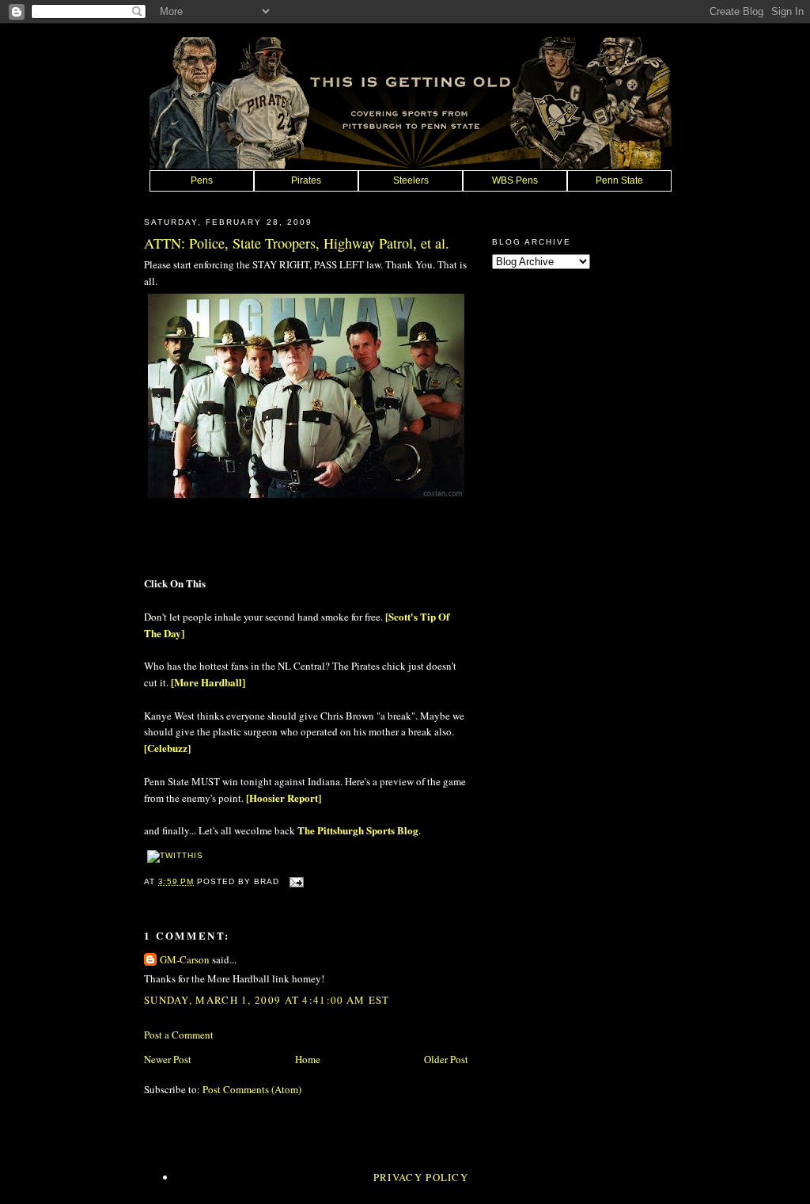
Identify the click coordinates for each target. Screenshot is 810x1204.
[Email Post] (294, 881)
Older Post (446, 1059)
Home (307, 1059)
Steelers (411, 180)
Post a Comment (179, 1034)
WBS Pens (515, 180)
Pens (202, 180)
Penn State (619, 180)
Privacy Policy (420, 1177)
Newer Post (167, 1059)
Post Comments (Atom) (251, 1089)
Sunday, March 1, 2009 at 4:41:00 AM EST (267, 1000)
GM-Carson (185, 959)
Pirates (306, 180)
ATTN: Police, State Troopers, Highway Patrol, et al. (296, 243)
